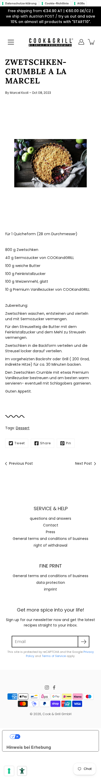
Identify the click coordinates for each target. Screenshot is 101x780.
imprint (50, 589)
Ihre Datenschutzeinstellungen (56, 736)
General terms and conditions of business (50, 538)
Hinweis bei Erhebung (28, 747)
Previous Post (21, 463)
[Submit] (83, 641)
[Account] (81, 42)
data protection (50, 582)
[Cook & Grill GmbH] (50, 42)
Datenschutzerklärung (21, 3)
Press (50, 531)
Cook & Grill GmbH (56, 714)
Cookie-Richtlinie (57, 3)
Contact (50, 525)
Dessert (23, 428)
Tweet (20, 443)
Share (45, 443)
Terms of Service (54, 656)
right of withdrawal (50, 545)
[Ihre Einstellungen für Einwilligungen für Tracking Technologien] (9, 771)
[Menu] (11, 42)
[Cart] (92, 42)
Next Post (83, 463)
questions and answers (50, 518)
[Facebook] (54, 687)
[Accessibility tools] (22, 771)
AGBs (81, 3)
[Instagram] (47, 687)
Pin (68, 443)
